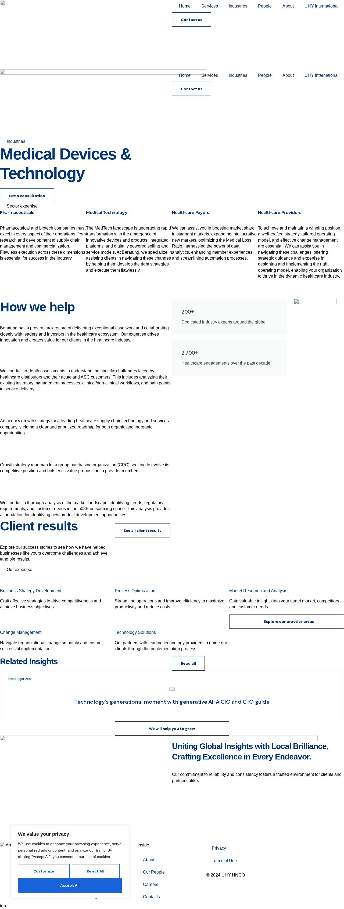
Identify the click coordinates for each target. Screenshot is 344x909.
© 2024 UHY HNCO (225, 875)
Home (185, 6)
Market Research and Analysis (258, 590)
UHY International (321, 6)
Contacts (151, 897)
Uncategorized (19, 679)
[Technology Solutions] (121, 621)
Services (209, 6)
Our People (154, 872)
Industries (238, 6)
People (265, 6)
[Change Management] (6, 621)
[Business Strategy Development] (6, 579)
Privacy (219, 848)
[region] (70, 861)
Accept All (70, 885)
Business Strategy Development (30, 590)
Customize (43, 871)
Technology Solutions (135, 632)
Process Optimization (135, 590)
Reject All (95, 871)
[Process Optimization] (121, 579)
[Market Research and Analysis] (236, 579)
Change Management (20, 632)
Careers (150, 884)
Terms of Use (224, 860)
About (288, 6)
